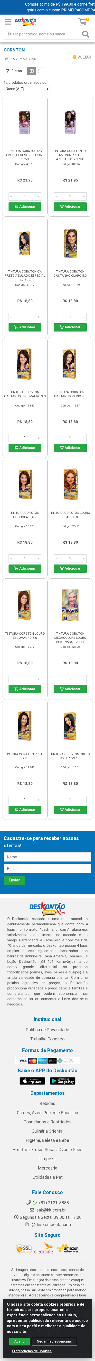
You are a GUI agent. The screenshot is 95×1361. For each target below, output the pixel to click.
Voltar (83, 57)
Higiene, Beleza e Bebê (47, 1140)
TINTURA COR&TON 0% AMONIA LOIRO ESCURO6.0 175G (25, 155)
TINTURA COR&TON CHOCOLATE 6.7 (24, 515)
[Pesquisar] (86, 34)
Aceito (19, 1341)
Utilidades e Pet (48, 1177)
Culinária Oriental (47, 1131)
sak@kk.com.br (50, 1210)
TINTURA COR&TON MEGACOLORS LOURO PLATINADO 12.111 (70, 637)
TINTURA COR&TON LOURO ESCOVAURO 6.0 (25, 635)
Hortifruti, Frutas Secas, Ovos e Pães (47, 1149)
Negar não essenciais (54, 1341)
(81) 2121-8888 (53, 1202)
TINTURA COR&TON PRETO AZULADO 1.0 (70, 756)
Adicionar (26, 207)
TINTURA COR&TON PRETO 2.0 (25, 756)
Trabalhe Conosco (47, 1039)
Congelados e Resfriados (48, 1122)
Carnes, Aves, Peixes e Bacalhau (47, 1112)
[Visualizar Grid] (31, 71)
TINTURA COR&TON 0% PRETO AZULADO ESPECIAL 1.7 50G (25, 275)
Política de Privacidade (47, 1029)
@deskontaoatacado (50, 1224)
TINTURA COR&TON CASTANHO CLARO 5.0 (70, 273)
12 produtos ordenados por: (26, 82)
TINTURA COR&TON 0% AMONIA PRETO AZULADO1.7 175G (70, 155)
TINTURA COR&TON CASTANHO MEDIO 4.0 (70, 394)
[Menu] (8, 21)
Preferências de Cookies (32, 1351)
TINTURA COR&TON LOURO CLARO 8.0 (70, 515)
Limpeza (47, 1158)
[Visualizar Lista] (40, 71)
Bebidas (47, 1103)
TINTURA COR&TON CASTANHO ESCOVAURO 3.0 (25, 394)
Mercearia (47, 1168)
